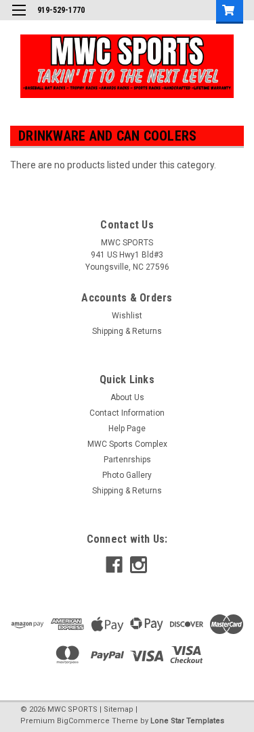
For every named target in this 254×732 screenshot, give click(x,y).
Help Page (127, 428)
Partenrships (127, 459)
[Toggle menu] (18, 18)
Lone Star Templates (187, 720)
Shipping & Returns (127, 331)
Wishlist (127, 315)
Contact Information (127, 413)
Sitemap (118, 709)
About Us (127, 397)
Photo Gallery (127, 475)
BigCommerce (83, 720)
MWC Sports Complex (127, 444)
